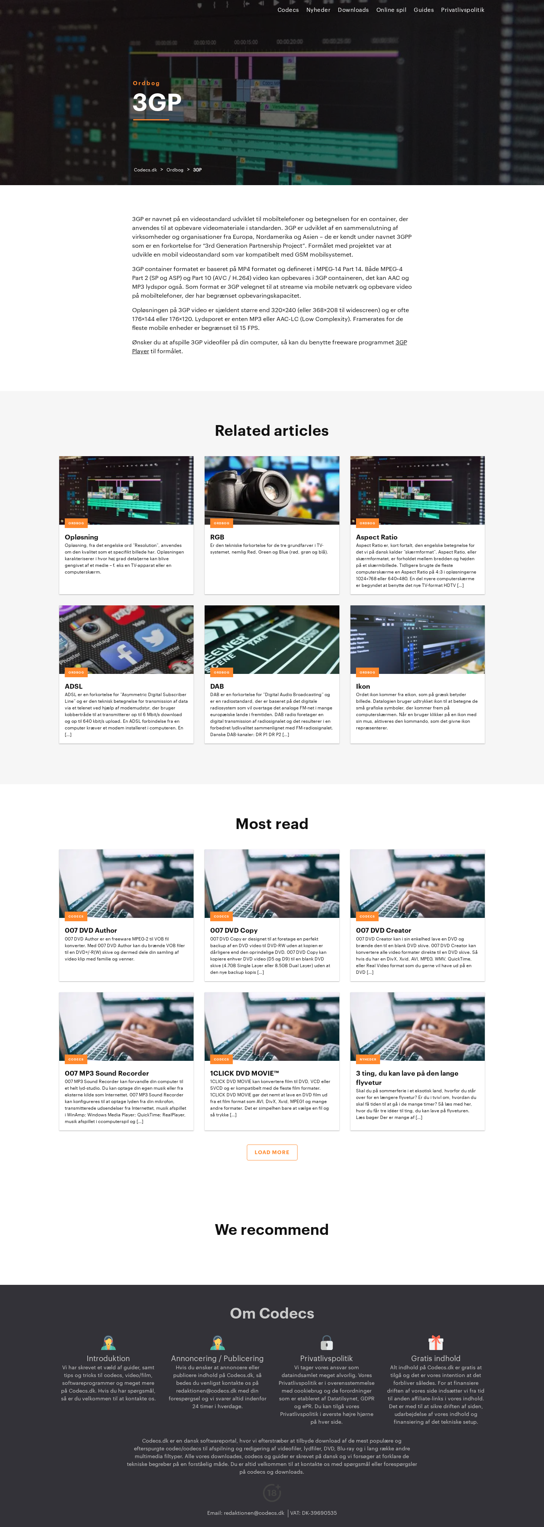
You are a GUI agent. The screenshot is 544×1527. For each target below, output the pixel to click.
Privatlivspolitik (463, 10)
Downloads (353, 10)
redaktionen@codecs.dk (206, 1391)
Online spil (391, 10)
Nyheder (318, 10)
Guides (424, 10)
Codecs (288, 10)
